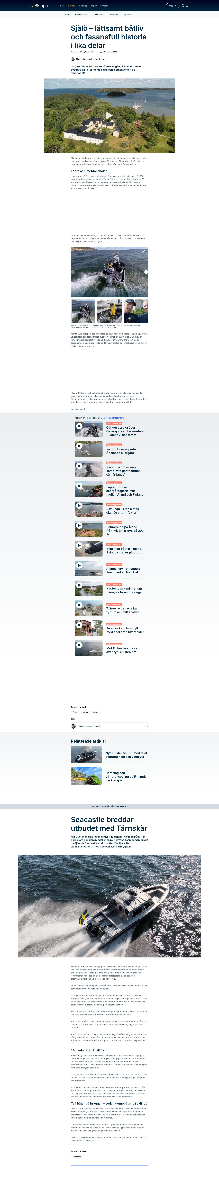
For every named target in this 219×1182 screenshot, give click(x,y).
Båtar (62, 5)
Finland (96, 712)
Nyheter (104, 5)
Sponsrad (77, 1157)
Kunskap (83, 5)
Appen (94, 5)
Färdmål (72, 5)
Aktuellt (66, 14)
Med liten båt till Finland (112, 418)
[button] (146, 272)
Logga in (172, 6)
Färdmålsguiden (81, 14)
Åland (75, 712)
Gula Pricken (99, 14)
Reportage (114, 14)
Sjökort (129, 14)
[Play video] (109, 116)
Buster (85, 712)
